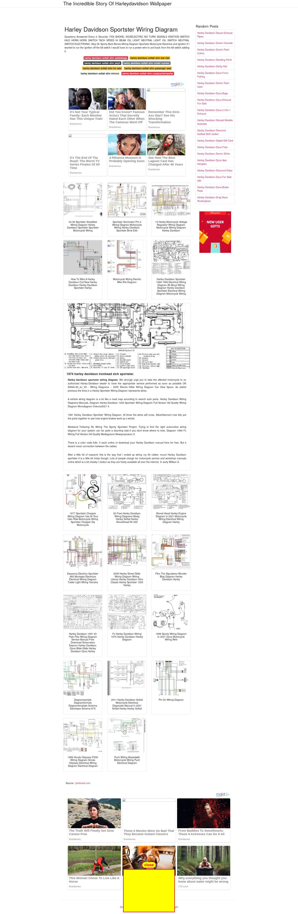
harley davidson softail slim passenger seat (148, 68)
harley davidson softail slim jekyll (102, 63)
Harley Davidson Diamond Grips (214, 170)
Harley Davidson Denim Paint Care (213, 84)
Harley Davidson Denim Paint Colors (213, 51)
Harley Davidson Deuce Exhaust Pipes (214, 34)
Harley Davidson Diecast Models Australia (215, 121)
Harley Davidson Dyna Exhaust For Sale (214, 101)
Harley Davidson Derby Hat (212, 66)
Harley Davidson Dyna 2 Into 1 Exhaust (214, 111)
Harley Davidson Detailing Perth (214, 59)
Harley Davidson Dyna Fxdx (212, 147)
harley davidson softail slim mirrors (100, 73)
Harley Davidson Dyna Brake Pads (213, 188)
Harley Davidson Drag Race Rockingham (212, 199)
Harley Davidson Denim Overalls (215, 43)
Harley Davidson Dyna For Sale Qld (214, 178)
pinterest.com (83, 783)
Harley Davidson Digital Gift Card (215, 140)
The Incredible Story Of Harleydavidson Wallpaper (117, 3)
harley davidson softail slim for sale (102, 68)
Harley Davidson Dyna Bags (212, 93)
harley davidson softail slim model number (146, 63)
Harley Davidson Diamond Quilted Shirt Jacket (211, 132)
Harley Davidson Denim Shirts (213, 153)
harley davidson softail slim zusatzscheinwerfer (147, 73)
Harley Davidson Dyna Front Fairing (212, 74)
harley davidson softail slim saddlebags (106, 58)
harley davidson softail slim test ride (149, 58)
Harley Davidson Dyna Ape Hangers (212, 162)
